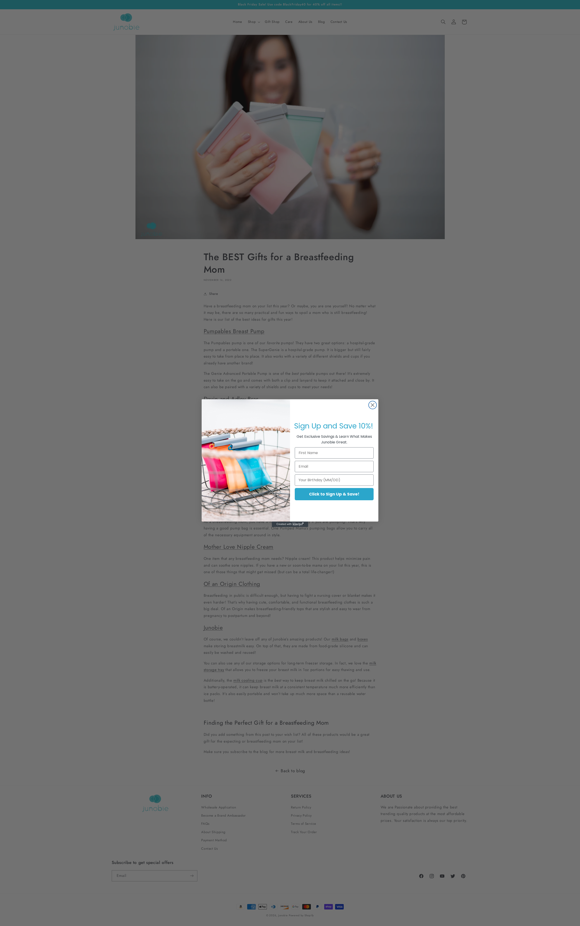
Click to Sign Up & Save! (334, 494)
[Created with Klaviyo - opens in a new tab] (290, 524)
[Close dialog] (373, 405)
